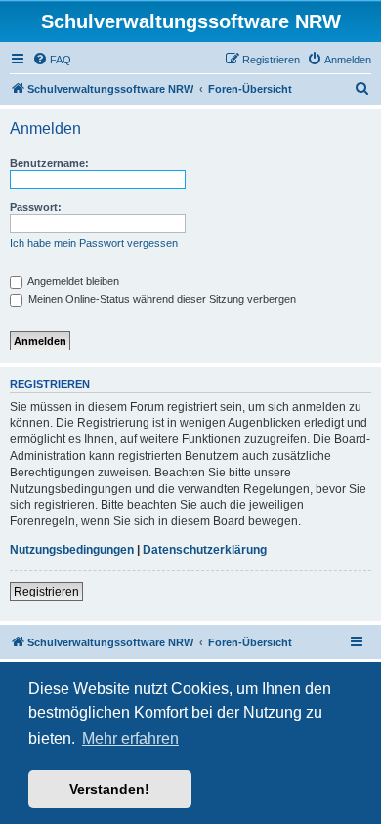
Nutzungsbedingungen (72, 549)
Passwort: (36, 207)
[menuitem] (51, 59)
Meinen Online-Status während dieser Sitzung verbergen (160, 299)
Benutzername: (49, 163)
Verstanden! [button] (109, 789)
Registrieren (46, 591)
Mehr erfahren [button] (130, 738)
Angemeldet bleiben (72, 281)
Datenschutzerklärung (205, 549)
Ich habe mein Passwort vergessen (94, 243)
